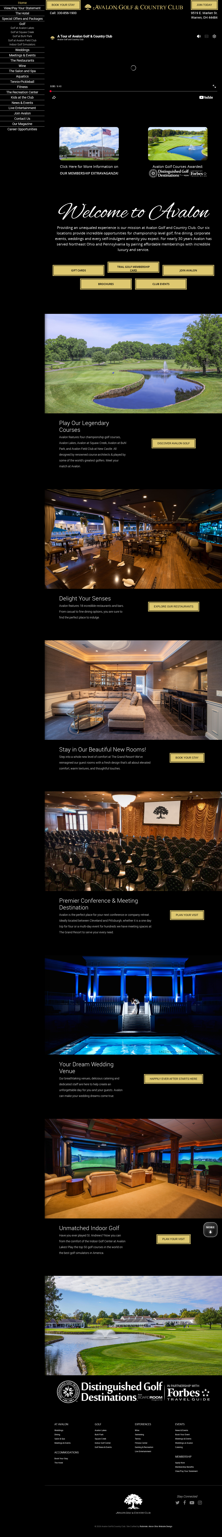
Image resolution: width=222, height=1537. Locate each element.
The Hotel (58, 1462)
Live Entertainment (143, 1451)
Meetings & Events (62, 1443)
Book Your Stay (63, 5)
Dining (57, 1434)
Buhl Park (99, 1434)
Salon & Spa (59, 1438)
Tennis (138, 1438)
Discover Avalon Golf (173, 443)
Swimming (139, 1434)
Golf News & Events (103, 1447)
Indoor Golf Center (103, 1443)
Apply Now (180, 1462)
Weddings (58, 1430)
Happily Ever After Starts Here (173, 1078)
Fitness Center (141, 1443)
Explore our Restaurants (173, 606)
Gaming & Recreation (144, 1447)
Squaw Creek (100, 1438)
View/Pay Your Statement (186, 1471)
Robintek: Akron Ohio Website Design (156, 1526)
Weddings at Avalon (184, 1443)
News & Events (181, 1430)
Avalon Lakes (100, 1430)
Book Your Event (182, 1434)
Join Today (204, 5)
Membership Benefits (184, 1467)
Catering (179, 1447)
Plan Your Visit (187, 915)
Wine (137, 1430)
